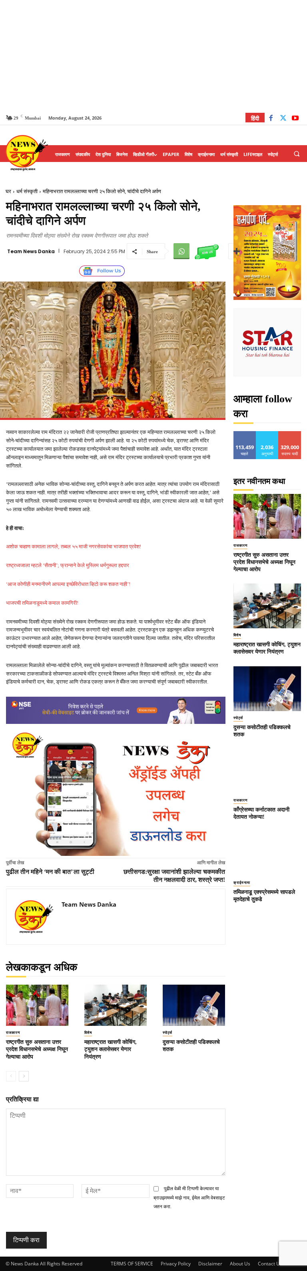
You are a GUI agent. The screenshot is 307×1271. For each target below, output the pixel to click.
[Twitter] (283, 119)
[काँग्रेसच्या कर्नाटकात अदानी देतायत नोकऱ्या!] (267, 771)
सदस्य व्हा (290, 434)
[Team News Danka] (34, 916)
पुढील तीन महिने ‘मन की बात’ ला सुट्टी (50, 871)
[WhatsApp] (181, 251)
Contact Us (270, 1263)
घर (8, 191)
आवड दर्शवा (245, 434)
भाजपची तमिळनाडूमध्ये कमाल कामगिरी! (42, 603)
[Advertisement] (153, 56)
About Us (240, 1263)
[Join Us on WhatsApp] (206, 251)
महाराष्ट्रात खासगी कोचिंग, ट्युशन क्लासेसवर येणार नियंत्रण (110, 1049)
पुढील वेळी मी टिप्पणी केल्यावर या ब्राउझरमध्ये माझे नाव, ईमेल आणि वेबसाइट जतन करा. (189, 1197)
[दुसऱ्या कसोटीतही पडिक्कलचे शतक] (194, 1005)
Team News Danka (31, 251)
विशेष (88, 1033)
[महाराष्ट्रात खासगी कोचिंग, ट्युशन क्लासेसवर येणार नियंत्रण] (115, 1005)
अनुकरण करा (267, 434)
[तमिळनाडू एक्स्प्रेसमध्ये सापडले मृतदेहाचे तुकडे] (267, 853)
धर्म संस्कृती (27, 191)
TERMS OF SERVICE (132, 1263)
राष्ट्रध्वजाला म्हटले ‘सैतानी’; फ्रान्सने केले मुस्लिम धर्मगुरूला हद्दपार (67, 565)
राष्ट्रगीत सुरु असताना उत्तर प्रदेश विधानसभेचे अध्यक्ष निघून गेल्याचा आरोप (37, 1049)
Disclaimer (210, 1263)
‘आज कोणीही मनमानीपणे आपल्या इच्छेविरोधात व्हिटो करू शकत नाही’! (68, 584)
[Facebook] (271, 119)
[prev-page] (11, 1076)
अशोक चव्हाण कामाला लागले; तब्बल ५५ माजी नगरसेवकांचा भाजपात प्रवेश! (73, 547)
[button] (296, 154)
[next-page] (24, 1076)
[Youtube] (295, 119)
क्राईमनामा (241, 883)
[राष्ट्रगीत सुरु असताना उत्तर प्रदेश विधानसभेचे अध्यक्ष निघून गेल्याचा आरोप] (37, 1005)
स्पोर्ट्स (167, 1033)
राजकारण (13, 1033)
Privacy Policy (176, 1263)
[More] (236, 251)
